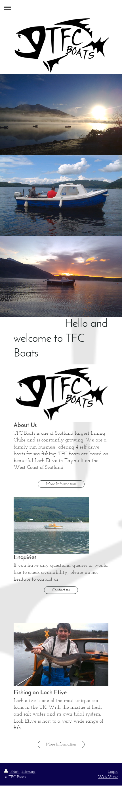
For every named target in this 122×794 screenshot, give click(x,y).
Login (113, 771)
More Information (61, 484)
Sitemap (28, 771)
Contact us (61, 589)
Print (14, 771)
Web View (108, 777)
